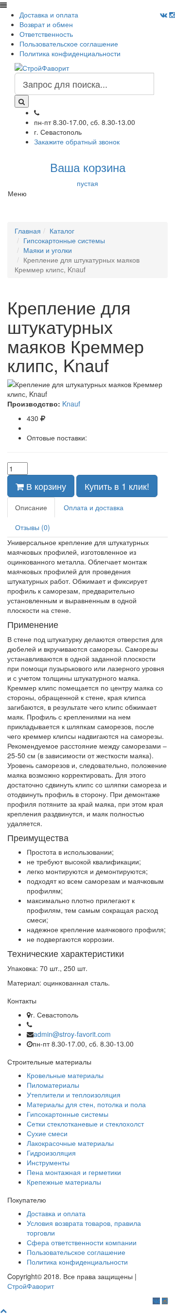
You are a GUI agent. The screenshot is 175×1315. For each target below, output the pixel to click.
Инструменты (48, 1162)
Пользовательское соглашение (68, 43)
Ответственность (46, 34)
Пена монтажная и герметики (74, 1172)
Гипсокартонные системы (67, 1114)
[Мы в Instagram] (172, 14)
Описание (31, 507)
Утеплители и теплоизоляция (74, 1094)
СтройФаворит (30, 1286)
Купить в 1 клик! (117, 486)
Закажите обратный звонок (77, 141)
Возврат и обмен (46, 24)
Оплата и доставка (93, 507)
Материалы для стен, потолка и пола (86, 1104)
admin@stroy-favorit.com (72, 1034)
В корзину (45, 486)
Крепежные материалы (64, 1182)
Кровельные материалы (65, 1075)
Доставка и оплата (48, 14)
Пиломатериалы (53, 1085)
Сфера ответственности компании (82, 1242)
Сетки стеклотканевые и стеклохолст (85, 1123)
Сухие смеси (47, 1133)
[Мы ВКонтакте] (163, 14)
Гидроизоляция (51, 1153)
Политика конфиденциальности (70, 53)
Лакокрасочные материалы (70, 1143)
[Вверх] (3, 1310)
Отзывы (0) (32, 527)
